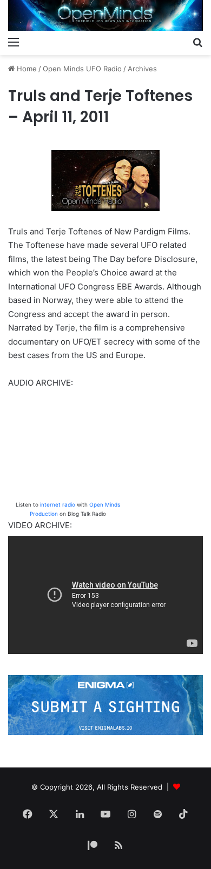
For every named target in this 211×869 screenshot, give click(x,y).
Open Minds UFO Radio (82, 68)
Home (26, 68)
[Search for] (197, 41)
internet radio (57, 504)
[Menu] (13, 41)
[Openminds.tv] (105, 15)
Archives (142, 68)
